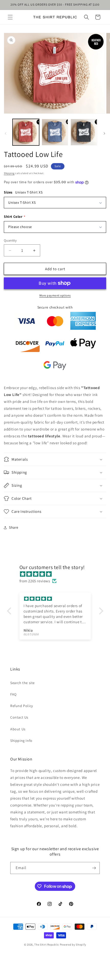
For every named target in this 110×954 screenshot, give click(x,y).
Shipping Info (21, 740)
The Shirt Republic (46, 944)
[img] (57, 574)
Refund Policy (21, 705)
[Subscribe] (94, 868)
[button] (10, 17)
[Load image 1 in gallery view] (26, 132)
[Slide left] (5, 133)
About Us (18, 729)
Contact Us (19, 717)
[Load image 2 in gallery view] (55, 132)
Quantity (10, 240)
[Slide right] (104, 133)
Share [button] (13, 527)
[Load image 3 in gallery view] (84, 132)
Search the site (22, 682)
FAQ (13, 694)
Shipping (9, 173)
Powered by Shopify (73, 944)
